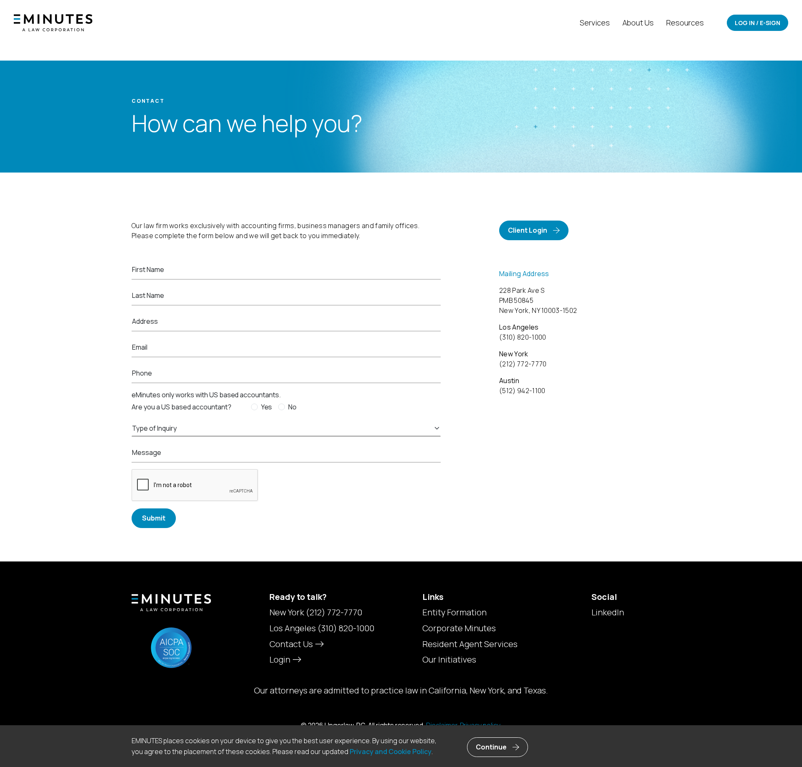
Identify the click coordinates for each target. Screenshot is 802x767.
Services (595, 23)
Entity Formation (454, 612)
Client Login (527, 230)
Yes (266, 406)
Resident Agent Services (470, 644)
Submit (153, 518)
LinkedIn (607, 612)
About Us (638, 23)
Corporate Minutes (459, 628)
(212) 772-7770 (334, 612)
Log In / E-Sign (757, 23)
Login (280, 659)
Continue (491, 747)
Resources (685, 23)
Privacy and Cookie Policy (390, 751)
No (292, 406)
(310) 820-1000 (345, 628)
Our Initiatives (449, 659)
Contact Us (292, 644)
